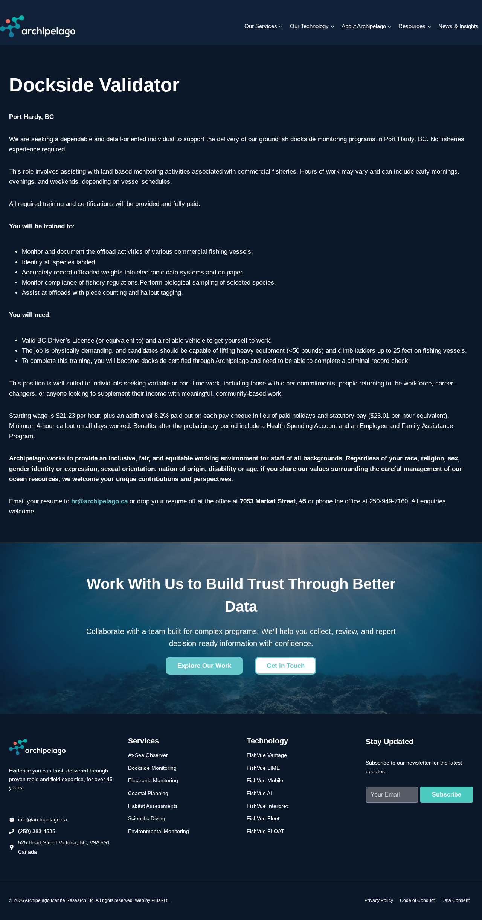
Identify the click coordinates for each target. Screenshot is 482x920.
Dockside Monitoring (152, 768)
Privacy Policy (379, 900)
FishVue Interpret (267, 806)
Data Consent (455, 900)
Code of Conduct (417, 900)
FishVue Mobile (265, 780)
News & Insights (458, 26)
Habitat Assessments (153, 806)
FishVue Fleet (263, 818)
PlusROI (159, 900)
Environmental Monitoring (158, 831)
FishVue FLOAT (265, 831)
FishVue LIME (263, 768)
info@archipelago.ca (42, 819)
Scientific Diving (146, 818)
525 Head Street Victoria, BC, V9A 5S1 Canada (64, 847)
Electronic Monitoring (153, 780)
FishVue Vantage (267, 755)
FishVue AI (259, 793)
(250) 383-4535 (36, 831)
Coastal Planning (148, 793)
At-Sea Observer (148, 755)
